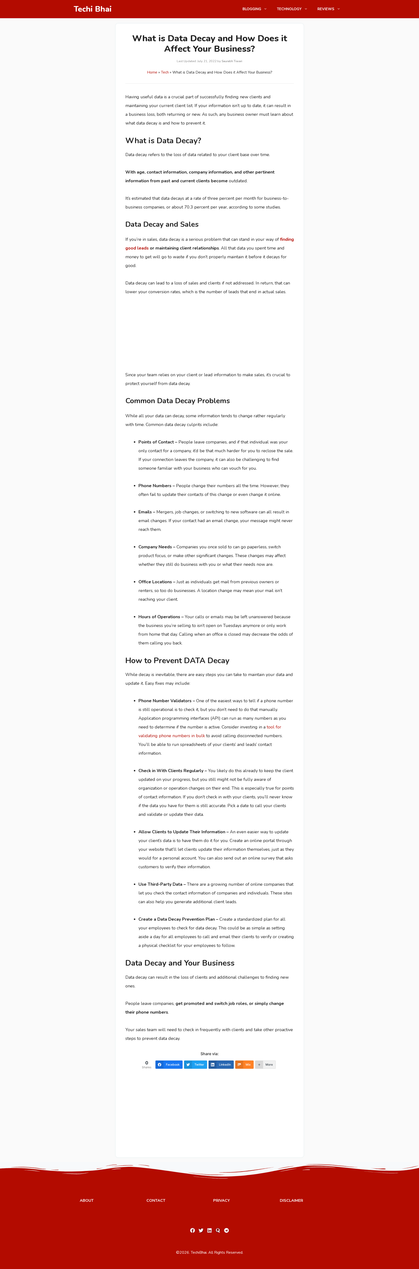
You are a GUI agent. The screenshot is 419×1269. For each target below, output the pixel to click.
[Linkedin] (209, 1230)
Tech (165, 72)
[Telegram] (226, 1230)
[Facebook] (192, 1230)
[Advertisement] (161, 335)
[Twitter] (201, 1230)
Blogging (251, 9)
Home (152, 72)
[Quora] (218, 1230)
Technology (289, 9)
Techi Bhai (93, 9)
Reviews (325, 9)
